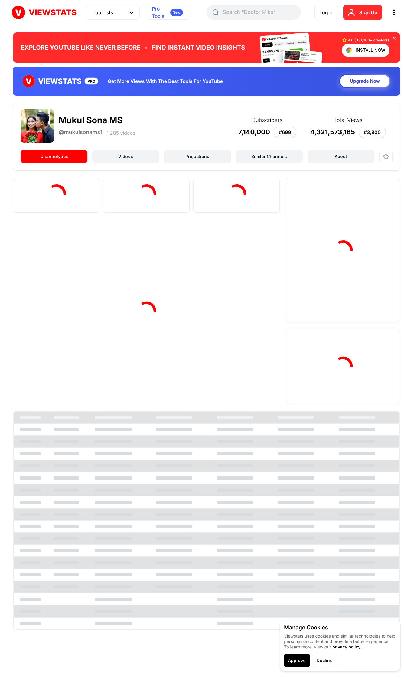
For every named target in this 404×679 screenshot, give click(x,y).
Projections (197, 156)
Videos (125, 156)
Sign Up (368, 12)
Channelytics (54, 156)
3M (226, 230)
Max (264, 230)
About (341, 156)
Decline (325, 660)
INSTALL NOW (370, 50)
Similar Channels (269, 156)
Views (34, 231)
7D (185, 230)
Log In (326, 12)
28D (205, 230)
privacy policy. (347, 647)
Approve (297, 660)
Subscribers (70, 231)
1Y (244, 230)
